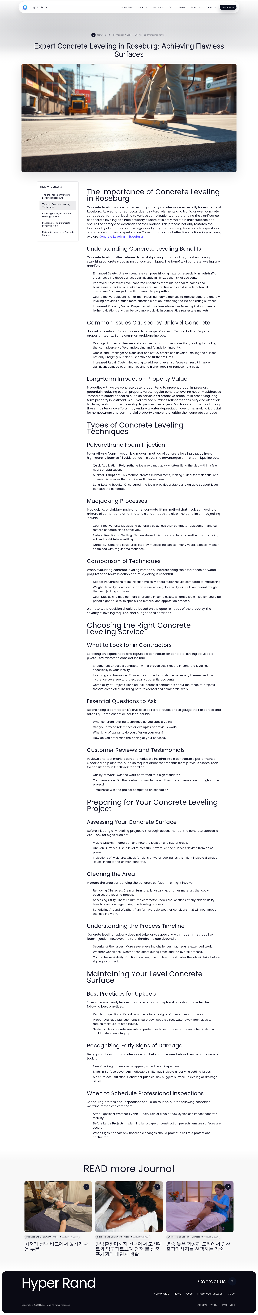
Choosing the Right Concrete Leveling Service (56, 215)
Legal (232, 1304)
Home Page (161, 1293)
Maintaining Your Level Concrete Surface (58, 233)
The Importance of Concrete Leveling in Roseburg (56, 196)
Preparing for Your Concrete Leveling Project (56, 224)
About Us (202, 1304)
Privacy (213, 1304)
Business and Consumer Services (151, 35)
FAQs (189, 1293)
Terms (223, 1304)
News (177, 1293)
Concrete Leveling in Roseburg (121, 236)
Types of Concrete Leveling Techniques (56, 205)
